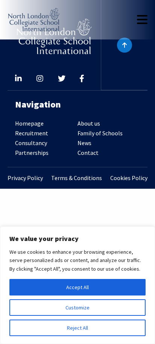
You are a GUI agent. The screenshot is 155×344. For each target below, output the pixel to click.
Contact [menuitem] (88, 153)
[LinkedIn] (18, 79)
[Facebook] (81, 79)
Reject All (77, 327)
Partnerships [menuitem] (32, 153)
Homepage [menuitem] (29, 123)
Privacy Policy (25, 178)
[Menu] (142, 20)
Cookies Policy (128, 178)
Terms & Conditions (76, 178)
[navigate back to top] (124, 45)
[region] (77, 285)
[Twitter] (61, 79)
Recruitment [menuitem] (31, 133)
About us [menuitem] (89, 123)
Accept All (77, 287)
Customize (77, 307)
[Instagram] (39, 79)
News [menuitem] (84, 143)
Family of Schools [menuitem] (100, 133)
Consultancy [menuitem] (31, 143)
